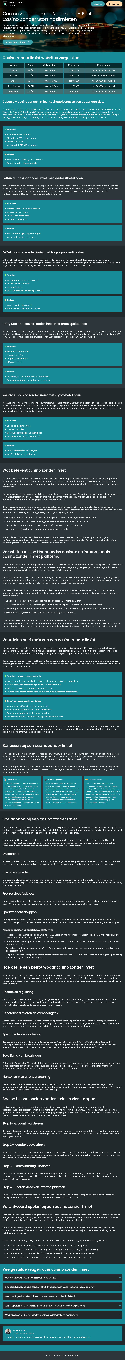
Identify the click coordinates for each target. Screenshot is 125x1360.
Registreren (114, 4)
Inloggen (98, 4)
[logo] (14, 4)
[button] (120, 1350)
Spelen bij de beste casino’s (18, 42)
